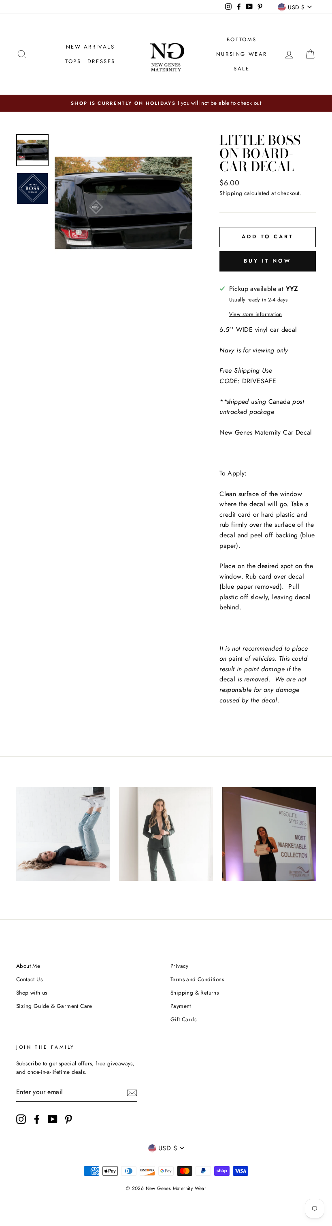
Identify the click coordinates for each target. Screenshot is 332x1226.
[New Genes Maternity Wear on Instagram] (21, 1119)
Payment (180, 1006)
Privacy (179, 966)
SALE (241, 68)
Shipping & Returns (194, 992)
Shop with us (31, 992)
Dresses (101, 61)
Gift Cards (183, 1019)
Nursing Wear (241, 54)
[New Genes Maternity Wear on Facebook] (37, 1119)
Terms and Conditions (197, 979)
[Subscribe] (132, 1092)
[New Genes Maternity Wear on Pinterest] (68, 1119)
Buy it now (268, 261)
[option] (166, 103)
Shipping (230, 193)
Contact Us (29, 979)
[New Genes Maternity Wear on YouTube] (52, 1119)
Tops (73, 61)
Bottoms (242, 39)
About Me (28, 966)
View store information (255, 314)
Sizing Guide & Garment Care (54, 1006)
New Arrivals (90, 47)
